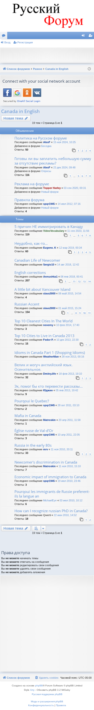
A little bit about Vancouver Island (42, 289)
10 (84, 313)
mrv (45, 449)
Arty (32, 690)
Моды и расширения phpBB (47, 701)
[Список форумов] (47, 16)
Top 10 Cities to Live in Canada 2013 (44, 335)
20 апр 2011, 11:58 (70, 419)
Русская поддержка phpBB (47, 694)
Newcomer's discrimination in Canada (45, 462)
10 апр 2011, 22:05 (69, 434)
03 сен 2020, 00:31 (75, 187)
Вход (7, 42)
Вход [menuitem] (84, 36)
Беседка (46, 146)
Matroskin (49, 419)
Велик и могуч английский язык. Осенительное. (43, 367)
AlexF (46, 142)
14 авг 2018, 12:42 (68, 264)
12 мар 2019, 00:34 (70, 247)
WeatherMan (51, 356)
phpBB (39, 685)
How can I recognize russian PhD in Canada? (50, 510)
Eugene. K (49, 247)
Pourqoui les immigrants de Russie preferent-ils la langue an (52, 493)
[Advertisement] (48, 55)
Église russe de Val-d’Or (33, 430)
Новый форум (50, 191)
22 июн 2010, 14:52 (65, 515)
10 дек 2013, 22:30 (67, 339)
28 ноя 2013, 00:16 (73, 356)
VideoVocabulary (53, 230)
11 (74, 281)
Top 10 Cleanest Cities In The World (43, 321)
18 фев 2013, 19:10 (70, 373)
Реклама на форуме (31, 183)
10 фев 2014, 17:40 (67, 325)
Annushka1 (50, 276)
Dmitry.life (49, 373)
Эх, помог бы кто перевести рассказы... (48, 386)
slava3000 (49, 293)
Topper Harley (52, 187)
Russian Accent (26, 304)
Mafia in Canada (27, 415)
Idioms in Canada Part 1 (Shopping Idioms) (49, 352)
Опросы (46, 171)
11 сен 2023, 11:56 (78, 230)
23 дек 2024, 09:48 (64, 167)
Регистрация (25, 42)
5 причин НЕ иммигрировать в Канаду (48, 226)
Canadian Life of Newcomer (37, 260)
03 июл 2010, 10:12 (71, 500)
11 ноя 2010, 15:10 (70, 466)
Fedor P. (48, 339)
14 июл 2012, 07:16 (69, 203)
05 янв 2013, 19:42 (67, 390)
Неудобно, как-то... (31, 243)
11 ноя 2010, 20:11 (62, 449)
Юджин (48, 390)
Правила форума (29, 199)
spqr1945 (49, 203)
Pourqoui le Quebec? (31, 400)
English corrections (30, 272)
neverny (48, 325)
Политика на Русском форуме (40, 138)
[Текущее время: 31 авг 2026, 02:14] (89, 69)
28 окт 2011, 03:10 (68, 405)
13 (84, 281)
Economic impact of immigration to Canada (50, 476)
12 (79, 281)
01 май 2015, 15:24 (69, 308)
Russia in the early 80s (33, 445)
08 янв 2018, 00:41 (71, 276)
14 (89, 281)
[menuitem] (46, 677)
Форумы (4, 36)
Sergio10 (48, 264)
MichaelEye (50, 500)
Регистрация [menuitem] (91, 36)
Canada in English (20, 111)
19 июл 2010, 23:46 (69, 480)
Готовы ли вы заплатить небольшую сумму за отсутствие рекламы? (52, 161)
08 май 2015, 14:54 (69, 293)
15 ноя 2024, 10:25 (64, 142)
